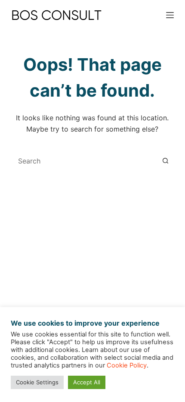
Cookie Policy (127, 365)
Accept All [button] (86, 382)
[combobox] (84, 161)
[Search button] (165, 161)
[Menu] (170, 15)
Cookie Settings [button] (37, 382)
